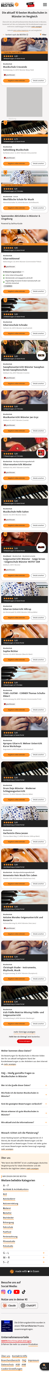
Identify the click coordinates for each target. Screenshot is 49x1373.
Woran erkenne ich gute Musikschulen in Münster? (24, 1113)
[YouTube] (17, 1292)
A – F (23, 1185)
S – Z (24, 1262)
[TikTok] (24, 1292)
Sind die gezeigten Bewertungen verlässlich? (24, 1104)
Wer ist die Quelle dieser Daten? (24, 1085)
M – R (24, 1257)
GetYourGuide (16, 224)
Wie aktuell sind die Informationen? (24, 1122)
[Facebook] (9, 1292)
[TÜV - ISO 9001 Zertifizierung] (7, 1326)
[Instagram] (3, 1292)
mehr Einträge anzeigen (24, 1032)
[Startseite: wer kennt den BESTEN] (10, 4)
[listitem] (16, 1189)
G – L (24, 1253)
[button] (44, 1366)
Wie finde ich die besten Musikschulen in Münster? (24, 1094)
